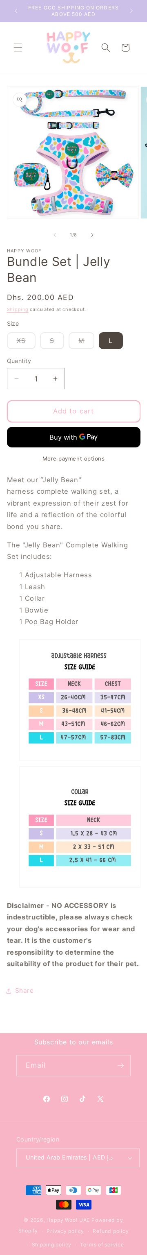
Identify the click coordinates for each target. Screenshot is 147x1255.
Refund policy (111, 1231)
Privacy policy (65, 1231)
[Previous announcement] (16, 11)
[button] (18, 47)
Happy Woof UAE (68, 1220)
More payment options (73, 458)
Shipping (18, 309)
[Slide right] (92, 235)
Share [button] (24, 990)
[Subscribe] (120, 1065)
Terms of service (102, 1244)
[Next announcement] (131, 11)
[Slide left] (55, 235)
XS (26, 342)
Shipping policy (52, 1244)
